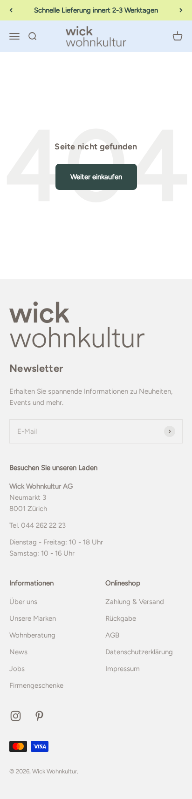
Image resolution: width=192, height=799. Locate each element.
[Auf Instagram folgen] (15, 716)
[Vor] (181, 10)
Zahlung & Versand (134, 602)
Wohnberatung (32, 635)
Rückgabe (120, 618)
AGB (112, 635)
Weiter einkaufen (96, 177)
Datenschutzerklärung (139, 652)
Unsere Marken (32, 618)
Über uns (23, 602)
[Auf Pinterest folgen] (39, 716)
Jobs (17, 669)
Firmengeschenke (36, 685)
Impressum (122, 669)
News (18, 652)
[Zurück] (11, 10)
